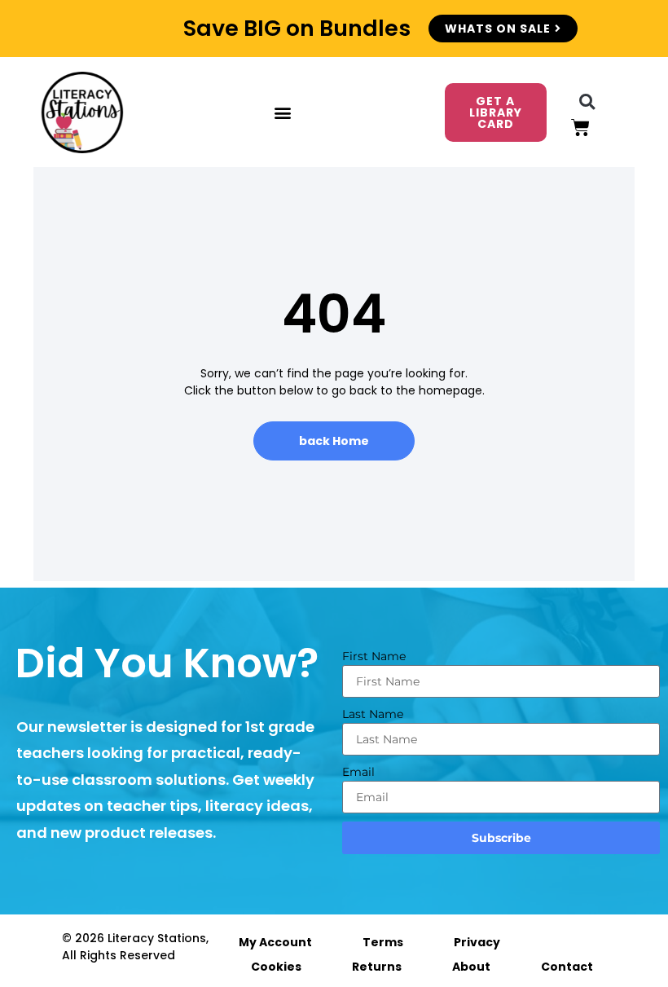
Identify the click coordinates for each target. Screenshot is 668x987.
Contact (567, 966)
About (471, 966)
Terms (383, 942)
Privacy (477, 942)
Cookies (276, 966)
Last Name (372, 714)
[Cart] (580, 127)
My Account (275, 942)
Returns (377, 966)
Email (358, 771)
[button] (282, 112)
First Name (374, 656)
